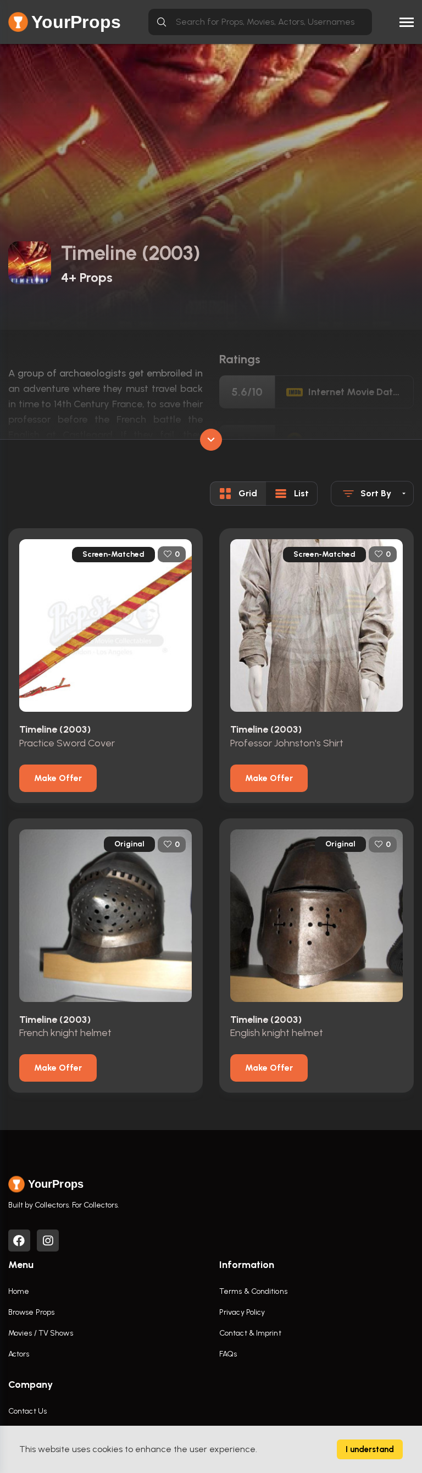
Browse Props (31, 1312)
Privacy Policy (242, 1312)
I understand (370, 1449)
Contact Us (27, 1411)
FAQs (228, 1354)
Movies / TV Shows (40, 1333)
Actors (19, 1354)
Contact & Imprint (250, 1333)
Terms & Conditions (253, 1291)
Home (18, 1291)
